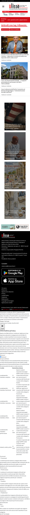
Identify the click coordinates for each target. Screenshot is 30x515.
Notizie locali (5, 29)
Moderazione (5, 299)
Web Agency (6, 309)
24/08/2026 (16, 129)
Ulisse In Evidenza (15, 29)
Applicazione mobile (7, 303)
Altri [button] (1, 504)
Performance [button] (3, 468)
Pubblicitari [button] (3, 491)
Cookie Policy (5, 295)
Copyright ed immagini (8, 301)
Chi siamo (4, 288)
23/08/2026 (16, 217)
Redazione (4, 290)
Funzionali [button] (3, 456)
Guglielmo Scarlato (9, 129)
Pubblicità (4, 297)
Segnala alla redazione (7, 292)
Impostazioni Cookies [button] (6, 323)
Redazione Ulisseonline (10, 158)
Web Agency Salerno (18, 309)
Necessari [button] (2, 355)
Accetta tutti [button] (15, 323)
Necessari (3, 357)
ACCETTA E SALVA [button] (4, 514)
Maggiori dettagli (4, 321)
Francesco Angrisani (9, 188)
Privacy (3, 293)
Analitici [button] (2, 479)
